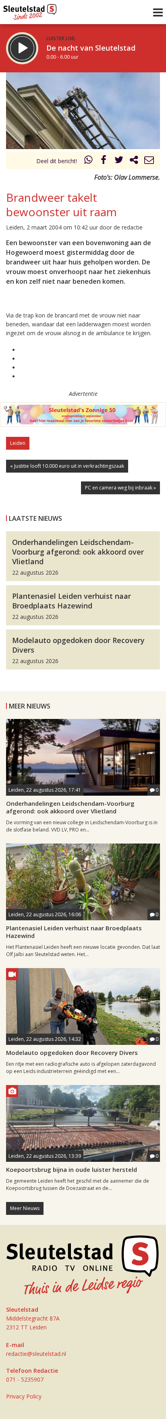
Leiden (17, 443)
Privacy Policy (24, 1396)
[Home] (30, 10)
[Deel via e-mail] (149, 161)
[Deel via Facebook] (104, 161)
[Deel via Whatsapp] (88, 161)
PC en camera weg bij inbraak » (120, 487)
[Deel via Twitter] (119, 161)
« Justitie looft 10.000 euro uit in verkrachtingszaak (67, 466)
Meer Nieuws (24, 1208)
